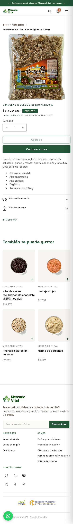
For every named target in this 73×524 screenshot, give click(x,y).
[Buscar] (49, 11)
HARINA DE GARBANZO (50, 350)
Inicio (6, 24)
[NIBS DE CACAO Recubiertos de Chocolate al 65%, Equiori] (19, 266)
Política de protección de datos (54, 455)
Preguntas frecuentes (49, 444)
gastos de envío (13, 115)
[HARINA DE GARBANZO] (54, 325)
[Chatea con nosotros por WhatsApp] (8, 516)
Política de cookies (47, 461)
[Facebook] (15, 484)
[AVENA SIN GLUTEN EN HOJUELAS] (19, 325)
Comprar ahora (36, 149)
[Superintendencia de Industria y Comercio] (42, 503)
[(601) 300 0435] (15, 475)
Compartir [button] (11, 219)
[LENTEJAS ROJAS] (54, 266)
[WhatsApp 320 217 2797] (6, 475)
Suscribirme (59, 424)
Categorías (18, 24)
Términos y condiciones (50, 450)
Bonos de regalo (11, 444)
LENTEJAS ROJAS (47, 291)
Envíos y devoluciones (49, 439)
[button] (36, 199)
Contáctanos (9, 450)
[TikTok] (24, 484)
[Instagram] (6, 484)
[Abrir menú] (66, 11)
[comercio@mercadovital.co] (24, 475)
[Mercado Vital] (10, 11)
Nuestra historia (11, 439)
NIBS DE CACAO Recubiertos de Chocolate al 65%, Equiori (19, 295)
